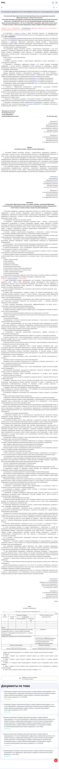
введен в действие (12, 278)
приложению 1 (33, 78)
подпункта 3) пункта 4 (27, 104)
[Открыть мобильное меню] (56, 2)
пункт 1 (5, 57)
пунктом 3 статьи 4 (21, 33)
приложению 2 (33, 79)
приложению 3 (33, 81)
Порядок (5, 73)
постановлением (26, 28)
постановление (14, 38)
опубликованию (38, 102)
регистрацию (46, 86)
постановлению (53, 123)
